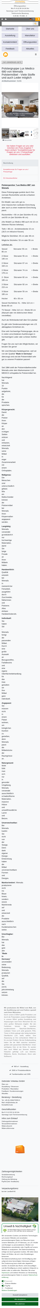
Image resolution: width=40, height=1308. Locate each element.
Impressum (6, 1273)
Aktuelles (30, 49)
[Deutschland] (30, 19)
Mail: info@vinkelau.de (10, 1102)
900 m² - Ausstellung (21, 1066)
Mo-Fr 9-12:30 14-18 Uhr (10, 1112)
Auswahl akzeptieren (20, 1295)
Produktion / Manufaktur (10, 1089)
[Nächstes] (36, 105)
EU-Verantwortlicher (10, 178)
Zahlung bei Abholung (9, 1179)
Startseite (10, 29)
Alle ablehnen (20, 1304)
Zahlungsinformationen (10, 1121)
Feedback (10, 49)
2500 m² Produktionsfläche (21, 1070)
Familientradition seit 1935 (21, 1074)
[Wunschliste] (33, 19)
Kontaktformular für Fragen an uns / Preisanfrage (16, 170)
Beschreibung (8, 163)
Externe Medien (10, 1283)
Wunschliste (8, 140)
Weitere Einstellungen (9, 1290)
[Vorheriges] (3, 105)
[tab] (20, 163)
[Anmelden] (2, 19)
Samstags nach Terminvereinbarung (14, 1114)
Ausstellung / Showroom (10, 1086)
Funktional (9, 1288)
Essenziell (8, 1281)
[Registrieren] (6, 19)
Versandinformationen (9, 1124)
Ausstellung (10, 35)
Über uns (30, 29)
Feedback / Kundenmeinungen (12, 1091)
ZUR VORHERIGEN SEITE (12, 62)
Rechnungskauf (7, 1177)
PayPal (7, 1286)
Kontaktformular (7, 1105)
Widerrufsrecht (7, 1126)
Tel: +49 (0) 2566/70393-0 (11, 1100)
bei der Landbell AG (9, 1191)
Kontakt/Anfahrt (10, 42)
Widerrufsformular (8, 1128)
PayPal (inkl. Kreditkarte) (10, 1181)
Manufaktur (30, 35)
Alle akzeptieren (20, 1299)
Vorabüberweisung (8, 1174)
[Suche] (35, 24)
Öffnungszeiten (30, 42)
